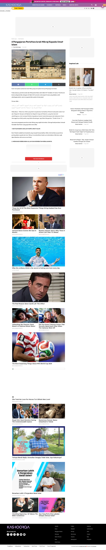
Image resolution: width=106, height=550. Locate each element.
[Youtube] (92, 8)
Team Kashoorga (17, 47)
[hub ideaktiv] (96, 4)
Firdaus (79, 114)
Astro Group (94, 546)
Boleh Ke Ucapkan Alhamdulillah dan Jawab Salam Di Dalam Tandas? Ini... (81, 90)
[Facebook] (85, 8)
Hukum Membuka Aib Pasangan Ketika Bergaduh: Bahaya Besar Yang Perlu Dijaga (81, 110)
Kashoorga (14, 38)
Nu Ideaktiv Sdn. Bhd (82, 546)
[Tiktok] (90, 8)
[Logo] (14, 5)
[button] (92, 5)
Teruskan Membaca (38, 158)
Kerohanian (21, 38)
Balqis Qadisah (72, 94)
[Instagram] (86, 8)
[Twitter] (88, 8)
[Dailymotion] (93, 8)
